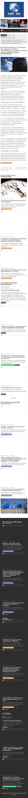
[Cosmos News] (2, 30)
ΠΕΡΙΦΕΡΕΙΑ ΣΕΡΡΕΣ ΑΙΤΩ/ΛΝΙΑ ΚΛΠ (7, 364)
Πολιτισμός (3, 302)
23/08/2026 (4, 198)
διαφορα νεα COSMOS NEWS (6, 162)
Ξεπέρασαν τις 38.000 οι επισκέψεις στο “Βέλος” (21, 168)
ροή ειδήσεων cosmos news (6, 434)
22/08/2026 (4, 236)
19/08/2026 (4, 386)
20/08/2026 (4, 324)
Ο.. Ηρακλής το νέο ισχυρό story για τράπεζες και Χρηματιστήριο (7, 169)
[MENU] (27, 30)
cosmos (9, 55)
